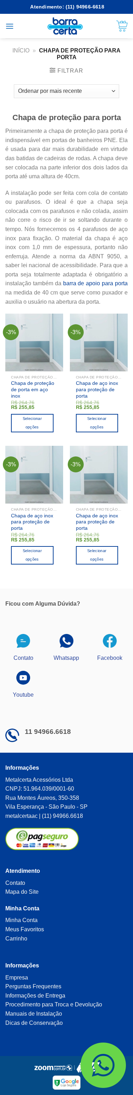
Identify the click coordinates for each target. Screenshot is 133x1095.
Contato (15, 883)
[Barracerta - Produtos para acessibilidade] (65, 26)
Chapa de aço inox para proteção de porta (97, 389)
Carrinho (16, 939)
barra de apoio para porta (95, 283)
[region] (66, 1034)
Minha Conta (21, 920)
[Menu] (9, 26)
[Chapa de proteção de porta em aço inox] (34, 342)
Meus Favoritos (24, 929)
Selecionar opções (32, 422)
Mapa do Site (22, 892)
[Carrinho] (122, 26)
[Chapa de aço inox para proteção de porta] (99, 342)
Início (20, 50)
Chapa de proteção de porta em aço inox (32, 389)
